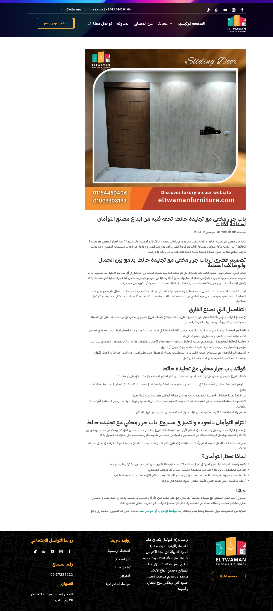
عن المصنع (143, 23)
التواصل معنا (146, 511)
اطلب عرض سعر (55, 23)
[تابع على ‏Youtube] (225, 10)
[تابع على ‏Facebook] (242, 10)
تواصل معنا (102, 23)
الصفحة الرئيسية (191, 23)
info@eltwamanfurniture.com (82, 9)
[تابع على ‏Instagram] (233, 10)
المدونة (123, 23)
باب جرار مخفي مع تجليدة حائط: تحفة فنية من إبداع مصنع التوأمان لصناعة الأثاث (171, 222)
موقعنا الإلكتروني (167, 511)
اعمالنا (163, 23)
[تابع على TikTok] (208, 10)
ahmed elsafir (226, 232)
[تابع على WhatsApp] (216, 10)
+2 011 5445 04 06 (118, 9)
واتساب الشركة (228, 576)
